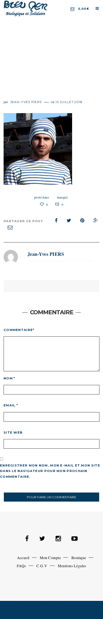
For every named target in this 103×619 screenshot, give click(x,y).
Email (11, 405)
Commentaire (19, 330)
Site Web (13, 432)
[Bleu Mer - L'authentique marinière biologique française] (26, 8)
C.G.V (41, 565)
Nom (9, 378)
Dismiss (21, 611)
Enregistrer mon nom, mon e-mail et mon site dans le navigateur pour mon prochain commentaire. (50, 470)
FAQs (21, 565)
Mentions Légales (72, 565)
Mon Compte (50, 557)
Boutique (78, 557)
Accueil (23, 557)
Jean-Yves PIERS (26, 102)
